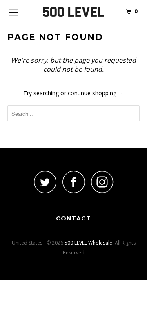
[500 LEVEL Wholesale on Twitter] (44, 182)
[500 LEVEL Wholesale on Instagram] (102, 182)
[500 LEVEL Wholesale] (73, 12)
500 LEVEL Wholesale (88, 242)
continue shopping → (96, 93)
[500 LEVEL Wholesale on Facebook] (73, 182)
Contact (73, 218)
